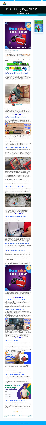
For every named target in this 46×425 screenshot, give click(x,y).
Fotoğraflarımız (36, 3)
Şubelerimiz (41, 3)
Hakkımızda (22, 3)
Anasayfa (18, 3)
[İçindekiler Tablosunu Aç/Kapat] (9, 52)
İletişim (26, 3)
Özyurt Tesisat (16, 50)
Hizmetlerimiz (30, 3)
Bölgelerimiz (6, 20)
